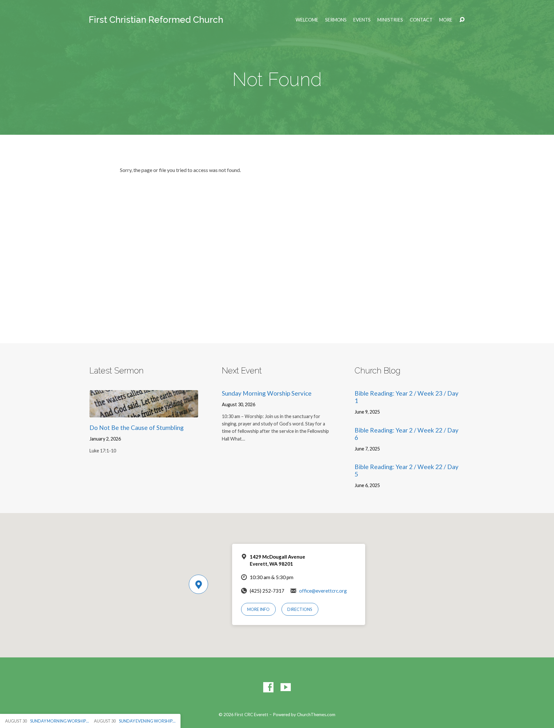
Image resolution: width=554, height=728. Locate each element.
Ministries (390, 20)
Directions (299, 609)
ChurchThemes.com (316, 714)
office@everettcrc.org (323, 591)
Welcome (307, 20)
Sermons (336, 20)
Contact (421, 20)
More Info (258, 609)
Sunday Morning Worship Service (267, 393)
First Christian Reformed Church (156, 19)
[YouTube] (286, 687)
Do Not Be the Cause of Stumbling (136, 427)
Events (362, 20)
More (445, 20)
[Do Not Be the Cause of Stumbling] (143, 412)
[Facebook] (268, 687)
